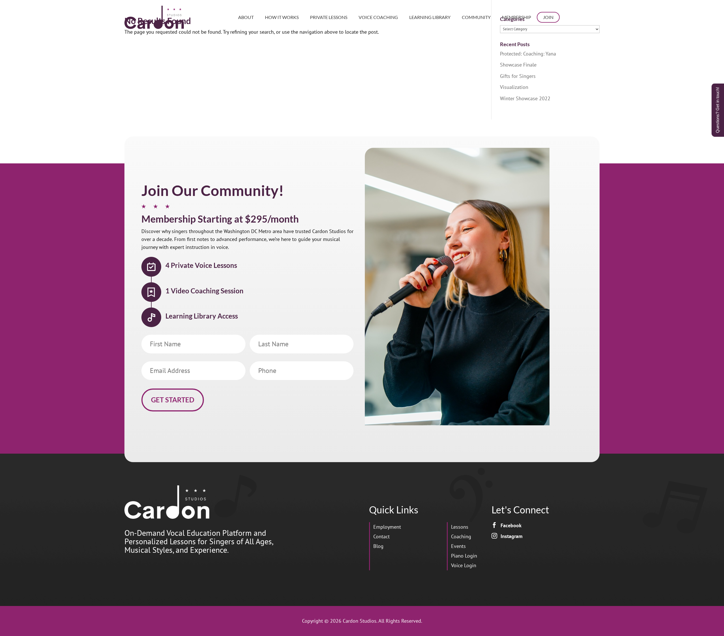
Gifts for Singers (518, 76)
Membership (516, 17)
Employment (387, 527)
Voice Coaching (378, 17)
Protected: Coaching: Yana (528, 53)
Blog (378, 546)
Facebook (511, 525)
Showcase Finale (518, 64)
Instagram (511, 536)
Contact (381, 536)
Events (458, 546)
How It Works (282, 17)
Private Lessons (328, 17)
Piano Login (464, 555)
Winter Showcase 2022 (525, 98)
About (246, 17)
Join (548, 17)
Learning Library (430, 17)
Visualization (514, 87)
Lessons (459, 527)
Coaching (461, 536)
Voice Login (463, 565)
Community (476, 17)
